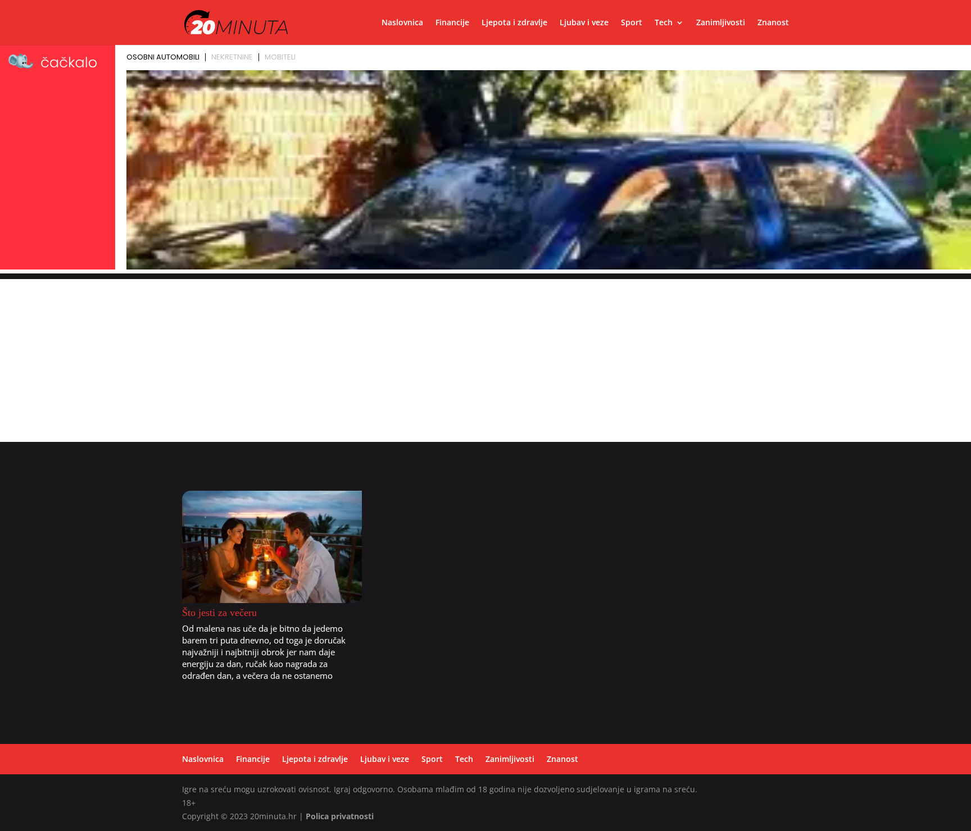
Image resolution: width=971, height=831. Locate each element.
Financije (452, 23)
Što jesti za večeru (219, 612)
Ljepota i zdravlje (514, 23)
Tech (664, 23)
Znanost (773, 23)
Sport (631, 23)
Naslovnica (402, 23)
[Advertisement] (485, 357)
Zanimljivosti (720, 23)
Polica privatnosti (340, 816)
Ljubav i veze (584, 23)
